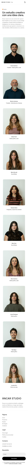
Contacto (4, 425)
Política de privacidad (7, 435)
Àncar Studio (5, 2)
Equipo (4, 421)
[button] (25, 2)
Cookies (4, 437)
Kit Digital (4, 423)
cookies (20, 463)
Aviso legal (5, 432)
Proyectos (4, 419)
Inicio (3, 417)
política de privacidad (13, 463)
